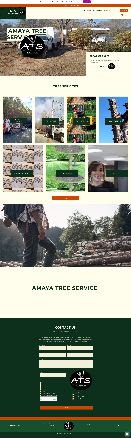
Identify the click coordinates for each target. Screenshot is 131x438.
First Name (42, 345)
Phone (41, 372)
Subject (69, 352)
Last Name (69, 345)
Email (40, 352)
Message (41, 358)
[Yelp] (118, 425)
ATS (13, 11)
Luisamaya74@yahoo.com (87, 425)
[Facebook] (115, 425)
